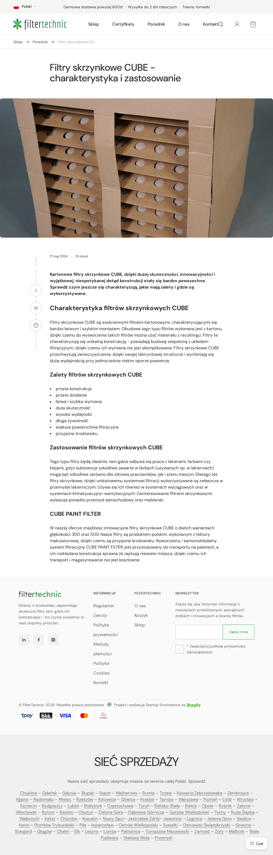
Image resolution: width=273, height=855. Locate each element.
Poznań (210, 799)
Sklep (18, 41)
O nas (140, 606)
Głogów (44, 831)
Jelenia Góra (219, 818)
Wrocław (245, 799)
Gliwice (128, 799)
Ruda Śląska (243, 812)
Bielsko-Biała (167, 806)
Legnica (194, 818)
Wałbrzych (29, 818)
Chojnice (28, 793)
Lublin (73, 806)
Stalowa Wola (136, 838)
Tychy (220, 812)
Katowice (107, 799)
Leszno (91, 831)
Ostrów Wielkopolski (138, 825)
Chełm (63, 831)
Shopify (193, 704)
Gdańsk (49, 793)
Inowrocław (102, 825)
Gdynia (69, 793)
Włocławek (26, 812)
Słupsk (87, 793)
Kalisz (50, 818)
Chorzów (69, 818)
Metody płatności (102, 649)
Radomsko (43, 799)
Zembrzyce (238, 793)
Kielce (191, 806)
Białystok (93, 806)
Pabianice (130, 831)
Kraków (147, 799)
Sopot (105, 793)
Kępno (22, 799)
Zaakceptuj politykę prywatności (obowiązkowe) (216, 649)
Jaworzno (172, 818)
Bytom (48, 812)
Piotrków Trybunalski (54, 825)
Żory (219, 831)
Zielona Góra (110, 812)
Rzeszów (85, 799)
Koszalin (90, 818)
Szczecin (28, 806)
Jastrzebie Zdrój (143, 818)
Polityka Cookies (101, 668)
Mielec (65, 799)
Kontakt (100, 682)
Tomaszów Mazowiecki (167, 831)
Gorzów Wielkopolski (189, 812)
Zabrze (243, 806)
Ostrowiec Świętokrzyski (206, 825)
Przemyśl (163, 838)
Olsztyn (86, 812)
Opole (208, 806)
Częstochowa (120, 806)
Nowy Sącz (113, 818)
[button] (94, 24)
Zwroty (100, 615)
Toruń (143, 806)
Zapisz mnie (238, 632)
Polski (27, 6)
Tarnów (166, 799)
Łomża (109, 831)
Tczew (166, 793)
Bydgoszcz (52, 806)
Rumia (148, 793)
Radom (67, 812)
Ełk (77, 831)
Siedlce (244, 818)
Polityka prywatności (105, 629)
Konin (24, 825)
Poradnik (40, 41)
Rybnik (225, 806)
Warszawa (188, 799)
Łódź (227, 799)
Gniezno (243, 825)
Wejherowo (126, 793)
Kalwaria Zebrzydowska (199, 793)
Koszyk (141, 615)
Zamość (202, 831)
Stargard (23, 831)
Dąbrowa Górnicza (146, 812)
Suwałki (170, 825)
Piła (82, 825)
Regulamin (103, 606)
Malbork (236, 831)
